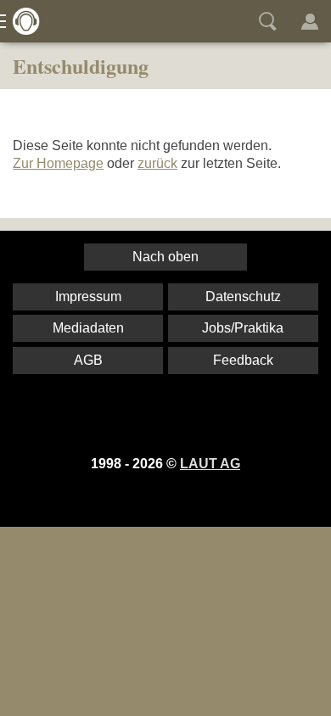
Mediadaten (88, 328)
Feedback (243, 360)
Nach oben (165, 256)
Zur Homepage (58, 163)
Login (310, 21)
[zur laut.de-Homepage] (21, 21)
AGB (88, 360)
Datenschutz (243, 296)
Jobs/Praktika (242, 328)
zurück (157, 163)
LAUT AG (210, 463)
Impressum (88, 296)
